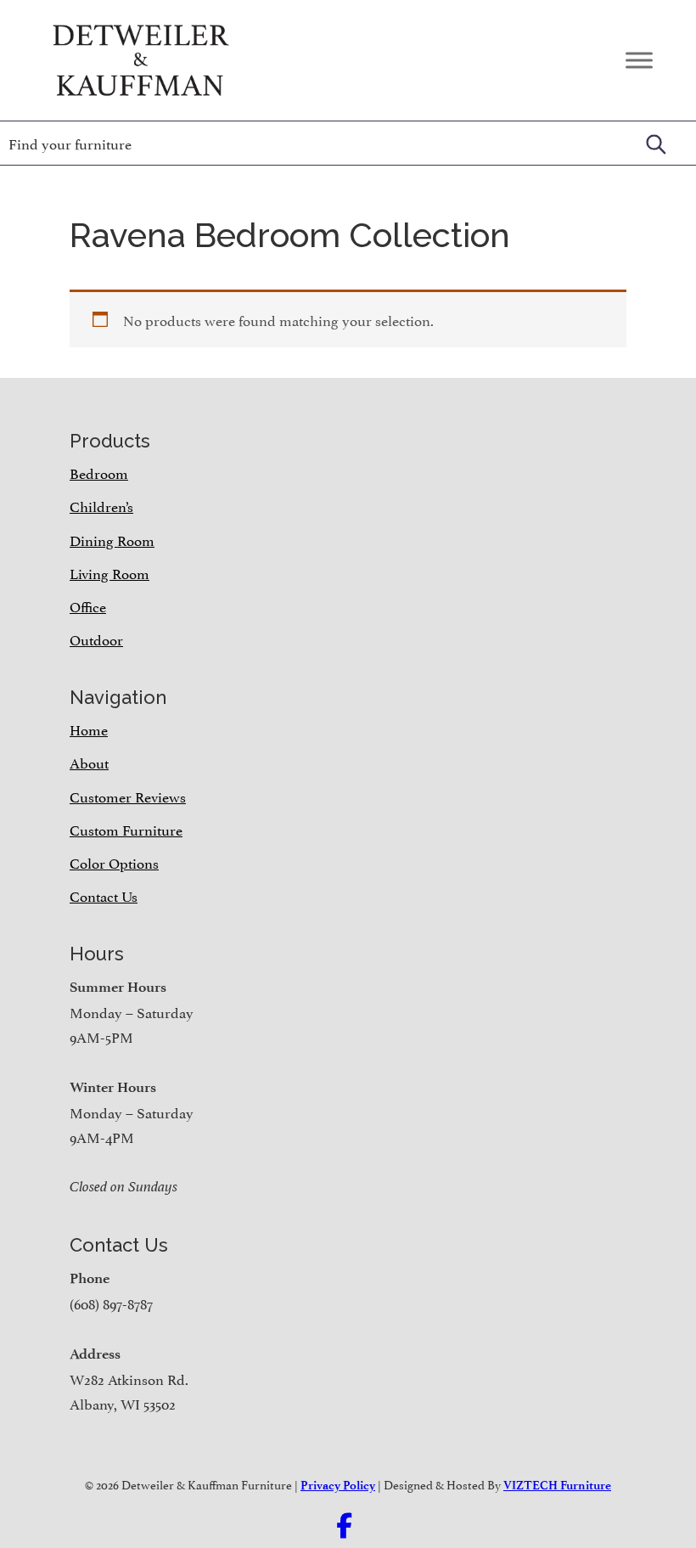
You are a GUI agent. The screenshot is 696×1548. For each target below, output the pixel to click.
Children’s (101, 505)
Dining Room (112, 539)
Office (88, 605)
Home (89, 729)
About (89, 762)
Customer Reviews (128, 796)
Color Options (114, 862)
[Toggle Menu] (639, 60)
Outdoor (96, 639)
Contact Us (104, 895)
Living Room (109, 572)
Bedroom (99, 472)
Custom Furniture (126, 829)
